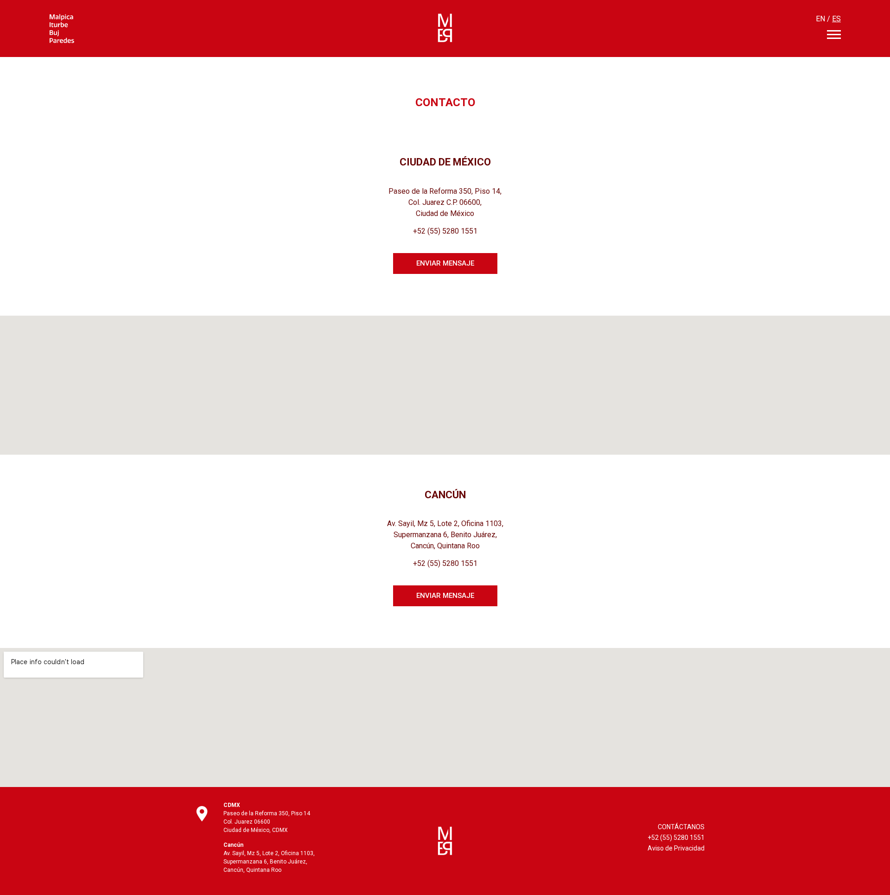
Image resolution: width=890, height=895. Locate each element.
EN (820, 18)
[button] (445, 263)
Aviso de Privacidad (676, 848)
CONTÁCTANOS (681, 827)
